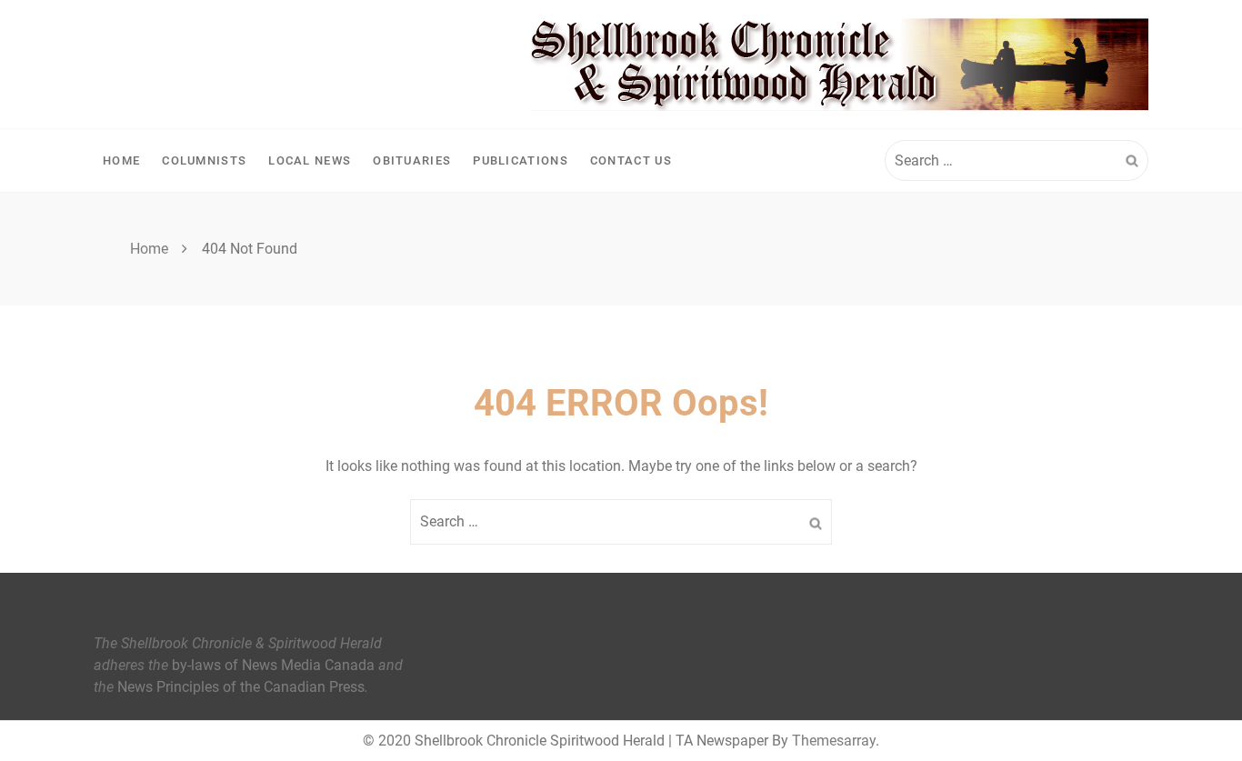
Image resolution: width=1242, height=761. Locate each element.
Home (121, 160)
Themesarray (834, 740)
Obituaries (412, 160)
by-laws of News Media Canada (273, 665)
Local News (309, 160)
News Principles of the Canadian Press (241, 687)
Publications (520, 160)
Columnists (204, 160)
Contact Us (631, 160)
